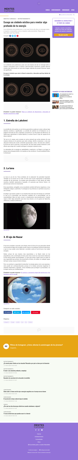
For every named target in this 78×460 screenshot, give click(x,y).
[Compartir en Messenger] (15, 36)
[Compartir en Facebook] (10, 36)
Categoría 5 (6, 322)
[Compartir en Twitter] (13, 36)
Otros (72, 10)
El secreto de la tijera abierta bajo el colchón (16, 399)
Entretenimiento (55, 10)
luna (22, 322)
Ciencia (48, 10)
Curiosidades (65, 10)
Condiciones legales (32, 450)
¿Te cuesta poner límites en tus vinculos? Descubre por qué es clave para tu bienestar (26, 363)
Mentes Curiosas (10, 19)
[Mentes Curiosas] (35, 430)
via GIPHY (6, 230)
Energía (12, 322)
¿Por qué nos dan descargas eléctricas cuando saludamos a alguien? (22, 406)
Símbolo (30, 322)
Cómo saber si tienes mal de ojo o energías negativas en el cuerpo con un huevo (25, 391)
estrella (17, 322)
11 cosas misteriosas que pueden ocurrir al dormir (17, 413)
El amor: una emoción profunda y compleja (15, 371)
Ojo (26, 322)
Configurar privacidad (45, 450)
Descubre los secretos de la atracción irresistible (17, 378)
